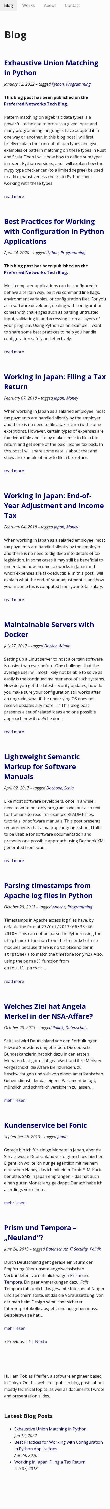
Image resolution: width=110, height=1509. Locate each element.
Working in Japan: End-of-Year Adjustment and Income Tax (54, 505)
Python (58, 84)
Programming (78, 84)
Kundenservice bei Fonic (45, 1125)
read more (14, 196)
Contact (72, 5)
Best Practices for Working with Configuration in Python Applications (54, 231)
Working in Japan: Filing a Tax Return (49, 1462)
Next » (41, 1341)
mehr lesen (15, 1100)
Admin (64, 646)
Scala (69, 788)
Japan (59, 398)
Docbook (54, 788)
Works (28, 5)
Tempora (13, 1282)
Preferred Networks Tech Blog (35, 104)
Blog (8, 5)
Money (72, 398)
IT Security (79, 1249)
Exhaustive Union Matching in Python (50, 1429)
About (50, 5)
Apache (58, 907)
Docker (50, 646)
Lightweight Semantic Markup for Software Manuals (42, 766)
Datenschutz (76, 1027)
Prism (75, 1275)
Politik (57, 1027)
